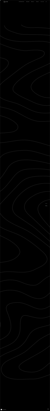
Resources (32, 1)
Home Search (27, 1)
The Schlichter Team (21, 1)
